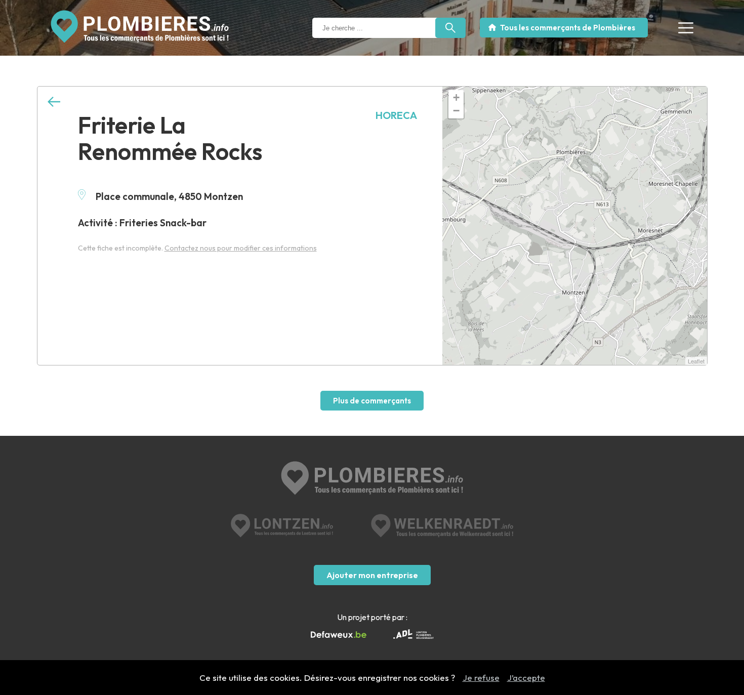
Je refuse (481, 677)
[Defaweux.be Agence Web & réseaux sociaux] (338, 635)
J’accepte (526, 677)
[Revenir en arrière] (54, 102)
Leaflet (696, 361)
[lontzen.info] (282, 526)
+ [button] (456, 97)
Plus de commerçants (372, 400)
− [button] (456, 110)
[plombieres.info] (372, 479)
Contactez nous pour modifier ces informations (240, 248)
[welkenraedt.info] (442, 526)
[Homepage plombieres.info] (140, 26)
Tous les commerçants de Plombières (567, 27)
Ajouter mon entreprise (372, 575)
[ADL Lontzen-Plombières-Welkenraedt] (413, 635)
